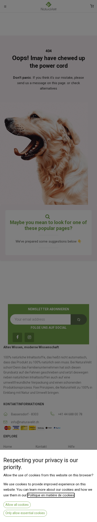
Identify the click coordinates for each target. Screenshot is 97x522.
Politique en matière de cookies (51, 495)
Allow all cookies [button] (17, 504)
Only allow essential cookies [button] (25, 513)
